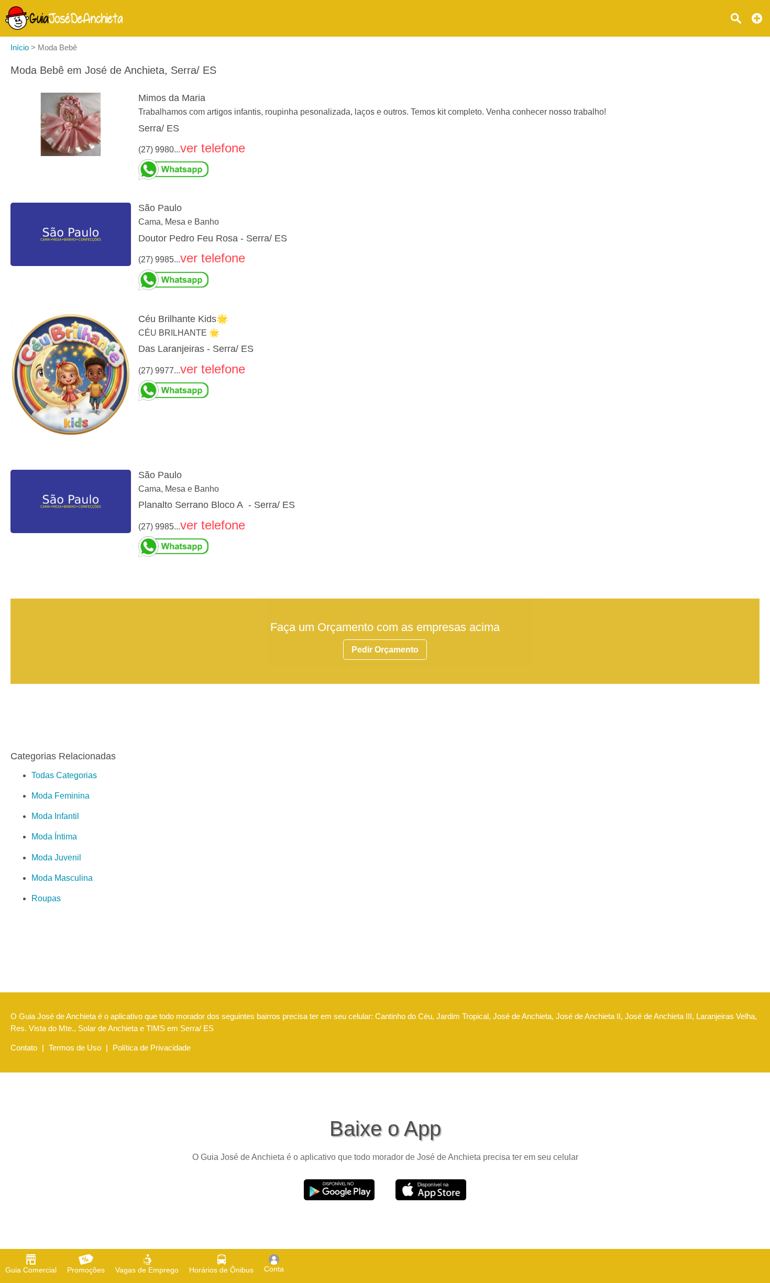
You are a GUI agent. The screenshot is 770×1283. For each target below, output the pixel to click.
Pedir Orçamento (385, 649)
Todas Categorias (64, 775)
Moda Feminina (60, 795)
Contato (23, 1047)
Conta (274, 1269)
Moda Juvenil (56, 857)
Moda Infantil (55, 816)
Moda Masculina (62, 877)
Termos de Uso (75, 1047)
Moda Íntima (54, 836)
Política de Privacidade (152, 1047)
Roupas (46, 898)
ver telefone (212, 148)
